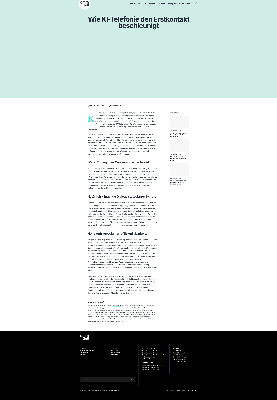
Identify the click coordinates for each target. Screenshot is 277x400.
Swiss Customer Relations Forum (152, 351)
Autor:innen (114, 350)
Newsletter (114, 354)
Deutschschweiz (149, 357)
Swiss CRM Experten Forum (151, 369)
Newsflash (83, 354)
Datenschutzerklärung (189, 390)
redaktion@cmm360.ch (180, 359)
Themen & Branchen (87, 350)
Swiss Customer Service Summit (152, 353)
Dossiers (83, 348)
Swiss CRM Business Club (150, 367)
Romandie (147, 359)
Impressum (170, 390)
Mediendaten (115, 352)
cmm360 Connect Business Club (152, 365)
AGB (178, 390)
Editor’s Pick (84, 352)
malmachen (117, 305)
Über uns (114, 348)
